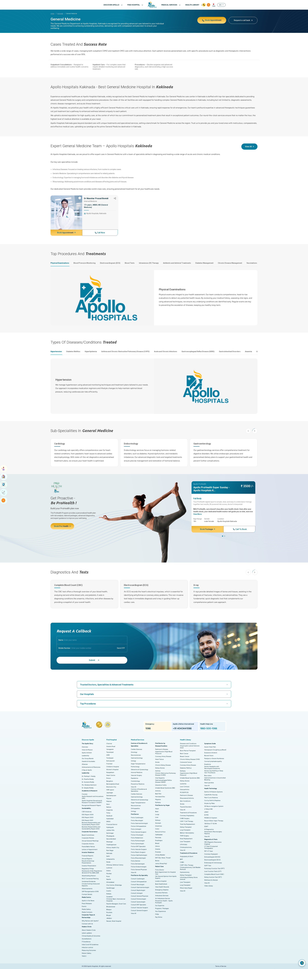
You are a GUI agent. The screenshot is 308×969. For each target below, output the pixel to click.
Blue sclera (207, 775)
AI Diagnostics (209, 829)
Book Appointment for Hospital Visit (165, 873)
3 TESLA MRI (208, 809)
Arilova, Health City (112, 847)
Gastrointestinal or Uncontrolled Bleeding (215, 779)
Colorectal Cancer (186, 762)
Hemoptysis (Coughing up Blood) (215, 750)
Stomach (158, 823)
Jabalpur (109, 918)
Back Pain (158, 794)
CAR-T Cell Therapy (186, 821)
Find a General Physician (139, 869)
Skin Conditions (185, 801)
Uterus (157, 846)
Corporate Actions (88, 844)
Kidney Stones (160, 768)
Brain (156, 811)
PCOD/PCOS (184, 792)
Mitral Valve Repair (186, 888)
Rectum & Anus (160, 832)
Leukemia (183, 784)
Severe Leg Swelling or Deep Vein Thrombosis (213, 772)
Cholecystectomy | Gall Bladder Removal (190, 868)
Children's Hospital (112, 766)
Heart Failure (159, 759)
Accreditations (86, 939)
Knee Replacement (186, 838)
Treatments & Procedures (188, 812)
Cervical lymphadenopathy (213, 761)
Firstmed (109, 764)
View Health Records (162, 887)
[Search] (208, 5)
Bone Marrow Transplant (188, 750)
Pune (108, 876)
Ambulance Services (161, 895)
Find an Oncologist (137, 835)
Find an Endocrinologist (138, 867)
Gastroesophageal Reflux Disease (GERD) (163, 781)
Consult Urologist (137, 893)
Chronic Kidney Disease (163, 765)
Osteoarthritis (184, 789)
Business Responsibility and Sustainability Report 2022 (91, 828)
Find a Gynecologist (137, 843)
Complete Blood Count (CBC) (214, 874)
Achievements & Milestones (91, 767)
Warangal (109, 842)
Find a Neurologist (137, 820)
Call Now (101, 232)
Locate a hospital (160, 881)
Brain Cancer (184, 753)
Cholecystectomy (186, 847)
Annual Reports (87, 858)
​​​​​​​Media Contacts (87, 912)
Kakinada (60, 13)
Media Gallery (86, 909)
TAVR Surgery (184, 836)
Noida (108, 862)
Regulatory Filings (88, 868)
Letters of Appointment (89, 849)
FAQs (157, 914)
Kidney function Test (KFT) (213, 877)
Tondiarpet (109, 758)
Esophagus (158, 840)
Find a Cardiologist (137, 817)
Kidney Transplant (186, 827)
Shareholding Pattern (89, 876)
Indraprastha (110, 859)
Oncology (134, 752)
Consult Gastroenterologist (140, 887)
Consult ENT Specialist (138, 905)
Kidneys (157, 820)
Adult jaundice (209, 783)
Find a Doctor (159, 870)
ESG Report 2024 (87, 814)
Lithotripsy (183, 844)
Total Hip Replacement (187, 824)
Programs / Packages (162, 908)
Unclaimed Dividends (89, 881)
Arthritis (158, 791)
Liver (156, 817)
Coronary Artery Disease (163, 756)
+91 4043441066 (182, 728)
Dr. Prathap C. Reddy (88, 776)
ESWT (206, 826)
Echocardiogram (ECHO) (212, 857)
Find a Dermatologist (138, 864)
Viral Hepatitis (160, 778)
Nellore (108, 807)
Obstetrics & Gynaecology (139, 800)
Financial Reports (87, 856)
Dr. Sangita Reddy (87, 788)
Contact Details (87, 894)
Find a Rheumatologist (138, 858)
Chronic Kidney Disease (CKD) (190, 759)
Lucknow (109, 868)
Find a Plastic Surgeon (138, 852)
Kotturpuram (110, 761)
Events (84, 906)
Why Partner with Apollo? (90, 921)
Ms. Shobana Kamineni (89, 785)
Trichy (108, 813)
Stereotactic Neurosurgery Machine (213, 832)
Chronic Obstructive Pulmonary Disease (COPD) (165, 774)
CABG (182, 862)
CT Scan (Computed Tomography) (211, 847)
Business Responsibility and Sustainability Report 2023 (91, 823)
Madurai (109, 801)
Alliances (85, 764)
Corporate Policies (88, 838)
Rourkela (109, 912)
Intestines (158, 826)
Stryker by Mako (209, 803)
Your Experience (160, 911)
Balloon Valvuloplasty (187, 833)
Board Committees (88, 835)
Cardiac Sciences (136, 749)
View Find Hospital (3, 476)
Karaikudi (109, 816)
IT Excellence (86, 942)
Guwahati (109, 896)
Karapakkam (110, 772)
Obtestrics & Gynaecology (139, 769)
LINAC (206, 812)
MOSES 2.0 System (210, 818)
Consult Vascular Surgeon (139, 907)
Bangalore (109, 781)
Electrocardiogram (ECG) (212, 860)
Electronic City (111, 787)
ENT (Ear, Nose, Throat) (163, 858)
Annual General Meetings (90, 841)
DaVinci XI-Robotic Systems (213, 792)
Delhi (108, 856)
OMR (108, 755)
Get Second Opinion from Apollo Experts (165, 877)
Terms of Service (220, 966)
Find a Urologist (136, 829)
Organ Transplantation (138, 764)
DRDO (108, 821)
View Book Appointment (3, 468)
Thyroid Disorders (186, 807)
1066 (213, 6)
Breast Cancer (184, 756)
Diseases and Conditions (188, 743)
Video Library (208, 886)
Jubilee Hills (110, 830)
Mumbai (109, 873)
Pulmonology (135, 766)
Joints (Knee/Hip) (161, 863)
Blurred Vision (208, 755)
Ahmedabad (110, 882)
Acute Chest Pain (210, 747)
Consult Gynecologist (138, 902)
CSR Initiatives (87, 812)
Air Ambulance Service (162, 898)
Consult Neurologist (137, 884)
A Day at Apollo (87, 770)
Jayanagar (109, 792)
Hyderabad (109, 818)
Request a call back (242, 20)
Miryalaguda (110, 836)
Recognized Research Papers (91, 805)
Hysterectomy (184, 872)
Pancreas (158, 837)
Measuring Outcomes (89, 950)
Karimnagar (110, 833)
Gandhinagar (110, 888)
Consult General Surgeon (139, 910)
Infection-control (87, 947)
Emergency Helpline (161, 890)
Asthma (157, 771)
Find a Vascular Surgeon (139, 849)
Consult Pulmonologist (138, 899)
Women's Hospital (112, 769)
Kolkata (108, 894)
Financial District (111, 824)
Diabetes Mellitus (186, 768)
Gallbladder (159, 835)
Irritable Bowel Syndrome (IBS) (165, 788)
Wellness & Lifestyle (211, 880)
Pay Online (158, 917)
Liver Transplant (185, 841)
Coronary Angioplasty (187, 815)
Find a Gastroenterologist (139, 823)
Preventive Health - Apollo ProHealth (164, 902)
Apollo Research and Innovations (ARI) (92, 797)
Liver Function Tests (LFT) (212, 871)
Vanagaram (110, 749)
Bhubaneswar (110, 906)
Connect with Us (87, 924)
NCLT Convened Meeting (90, 878)
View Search (3, 500)
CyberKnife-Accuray (210, 795)
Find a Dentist (135, 861)
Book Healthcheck (161, 884)
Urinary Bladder (160, 855)
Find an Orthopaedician (138, 826)
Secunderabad (111, 839)
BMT (181, 859)
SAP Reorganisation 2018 (90, 891)
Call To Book (241, 529)
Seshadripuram (111, 795)
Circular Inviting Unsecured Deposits (91, 885)
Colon (157, 829)
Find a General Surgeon (138, 832)
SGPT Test (207, 865)
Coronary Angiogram (211, 854)
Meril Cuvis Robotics (211, 797)
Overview (85, 747)
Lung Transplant (185, 830)
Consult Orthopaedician (139, 881)
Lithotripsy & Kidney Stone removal (189, 878)
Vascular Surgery (136, 775)
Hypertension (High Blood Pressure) (163, 752)
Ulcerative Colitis (161, 785)
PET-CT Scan (208, 851)
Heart (157, 809)
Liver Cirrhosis (184, 786)
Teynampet (110, 752)
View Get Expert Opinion (3, 492)
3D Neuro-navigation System (213, 806)
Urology (133, 761)
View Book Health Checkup (3, 484)
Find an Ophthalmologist (139, 855)
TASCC (84, 956)
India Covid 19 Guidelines (90, 944)
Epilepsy (158, 802)
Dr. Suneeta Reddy (88, 782)
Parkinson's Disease (161, 749)
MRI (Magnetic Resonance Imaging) (212, 843)
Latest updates (87, 933)
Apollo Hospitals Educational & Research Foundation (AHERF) (92, 801)
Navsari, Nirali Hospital (113, 921)
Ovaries (157, 849)
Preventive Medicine (137, 784)
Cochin (108, 891)
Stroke (157, 762)
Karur (108, 804)
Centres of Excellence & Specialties (139, 790)
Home (52, 13)
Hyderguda (110, 827)
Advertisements (87, 888)
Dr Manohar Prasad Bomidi (96, 198)
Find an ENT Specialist (138, 846)
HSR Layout (110, 790)
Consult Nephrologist (138, 890)
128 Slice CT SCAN (210, 823)
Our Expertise (159, 905)
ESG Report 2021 (87, 820)
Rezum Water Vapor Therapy (213, 821)
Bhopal (108, 915)
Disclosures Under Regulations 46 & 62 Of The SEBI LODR (92, 872)
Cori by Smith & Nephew (212, 800)
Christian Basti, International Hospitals (115, 900)
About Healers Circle (89, 930)
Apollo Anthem (87, 753)
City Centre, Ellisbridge (114, 885)
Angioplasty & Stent (186, 856)
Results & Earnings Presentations (88, 862)
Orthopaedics (135, 808)
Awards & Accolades (88, 761)
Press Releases (87, 903)
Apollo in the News (88, 900)
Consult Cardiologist (138, 879)
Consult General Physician (139, 896)
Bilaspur (109, 909)
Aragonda (109, 810)
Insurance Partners (161, 893)
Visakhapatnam (111, 844)
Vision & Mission (87, 750)
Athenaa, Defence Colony (114, 865)
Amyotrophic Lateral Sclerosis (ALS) (189, 747)
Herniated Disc (160, 796)
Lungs (157, 814)
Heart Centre (110, 775)
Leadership (85, 755)
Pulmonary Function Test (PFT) (214, 868)
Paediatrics (134, 778)
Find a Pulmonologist (138, 841)
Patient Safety (86, 953)
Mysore (108, 798)
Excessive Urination (210, 753)
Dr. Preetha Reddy (88, 779)
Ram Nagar (109, 850)
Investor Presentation (89, 866)
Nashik (108, 879)
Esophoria (207, 764)
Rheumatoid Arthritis (187, 798)
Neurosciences (136, 755)
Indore (108, 870)
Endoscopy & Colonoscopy (213, 863)
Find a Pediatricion (137, 838)
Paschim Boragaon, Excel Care (116, 904)
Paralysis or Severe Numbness (214, 758)
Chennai (109, 743)
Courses (84, 794)
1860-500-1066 (208, 728)
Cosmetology (135, 781)
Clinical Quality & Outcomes (91, 936)
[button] (254, 431)
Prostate (158, 852)
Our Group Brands (87, 758)
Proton (108, 778)
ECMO (206, 815)
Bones (157, 861)
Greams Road (110, 746)
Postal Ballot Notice (88, 846)
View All (133, 787)
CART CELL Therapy (186, 865)
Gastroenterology (137, 758)
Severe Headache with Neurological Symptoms (212, 767)
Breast (157, 843)
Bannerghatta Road (112, 784)
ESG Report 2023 (87, 817)
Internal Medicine (136, 772)
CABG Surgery (184, 818)
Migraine (158, 799)
